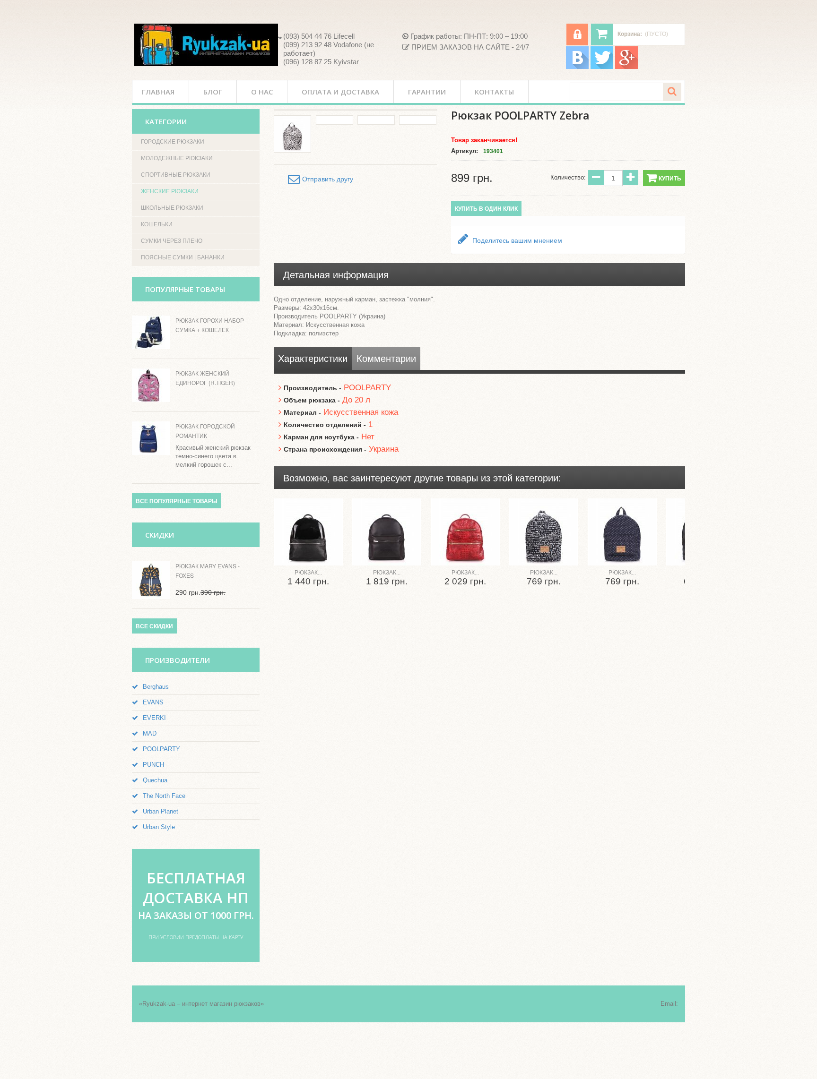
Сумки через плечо (171, 241)
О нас (262, 91)
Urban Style (159, 827)
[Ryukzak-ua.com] (206, 45)
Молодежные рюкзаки (177, 158)
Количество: (568, 177)
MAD (149, 733)
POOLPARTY (161, 749)
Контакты (494, 91)
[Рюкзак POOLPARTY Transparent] (308, 531)
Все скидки (154, 626)
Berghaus (156, 686)
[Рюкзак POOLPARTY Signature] (543, 531)
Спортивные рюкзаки (175, 174)
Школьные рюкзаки (172, 208)
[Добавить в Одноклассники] (800, 186)
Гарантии (427, 91)
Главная (158, 91)
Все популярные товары (176, 501)
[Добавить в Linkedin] (800, 132)
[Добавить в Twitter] (800, 114)
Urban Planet (160, 811)
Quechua (155, 780)
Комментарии (386, 358)
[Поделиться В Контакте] (800, 78)
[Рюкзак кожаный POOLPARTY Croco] (465, 531)
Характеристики (313, 358)
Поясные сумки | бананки (183, 257)
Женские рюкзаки (170, 191)
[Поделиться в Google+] (800, 168)
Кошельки (157, 224)
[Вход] (577, 34)
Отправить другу (327, 179)
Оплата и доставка (340, 91)
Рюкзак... (308, 572)
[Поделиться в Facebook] (800, 96)
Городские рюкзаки (172, 141)
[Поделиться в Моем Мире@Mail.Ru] (800, 150)
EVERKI (154, 717)
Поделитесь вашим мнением (516, 240)
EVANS (153, 702)
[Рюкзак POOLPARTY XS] (386, 531)
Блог (212, 91)
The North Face (164, 795)
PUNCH (153, 764)
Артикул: (464, 150)
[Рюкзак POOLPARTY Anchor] (622, 531)
